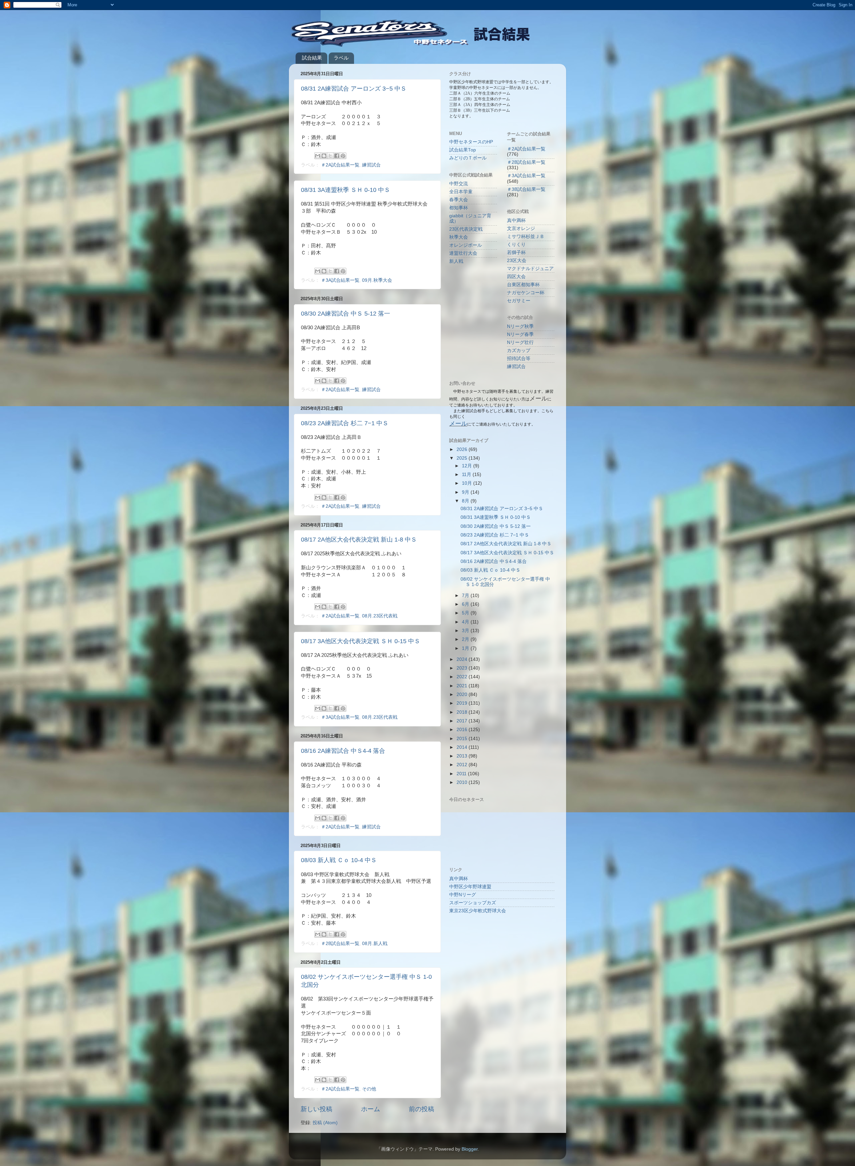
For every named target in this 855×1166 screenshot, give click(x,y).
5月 (466, 612)
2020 (463, 694)
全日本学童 (461, 191)
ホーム (370, 1109)
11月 (467, 474)
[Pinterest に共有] (343, 155)
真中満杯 (516, 220)
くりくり (516, 244)
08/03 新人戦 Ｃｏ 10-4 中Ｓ (339, 860)
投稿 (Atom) (325, 1122)
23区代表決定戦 (466, 229)
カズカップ (518, 350)
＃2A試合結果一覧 (340, 164)
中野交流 (458, 183)
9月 (466, 492)
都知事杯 (458, 207)
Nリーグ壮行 (520, 342)
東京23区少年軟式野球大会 (477, 910)
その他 (369, 1088)
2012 (463, 764)
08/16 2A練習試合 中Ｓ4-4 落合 (343, 750)
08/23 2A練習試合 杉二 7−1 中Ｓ (344, 423)
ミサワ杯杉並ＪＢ (525, 236)
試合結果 (312, 58)
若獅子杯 (516, 252)
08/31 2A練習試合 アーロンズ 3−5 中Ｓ (353, 88)
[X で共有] (330, 155)
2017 (463, 720)
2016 (463, 729)
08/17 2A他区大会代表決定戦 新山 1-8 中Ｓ (359, 539)
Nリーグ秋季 (520, 326)
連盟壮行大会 (463, 253)
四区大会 (516, 276)
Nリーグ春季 (520, 334)
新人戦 (456, 261)
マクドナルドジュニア (530, 268)
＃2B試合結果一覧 (340, 943)
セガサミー (518, 300)
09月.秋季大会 (377, 280)
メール (458, 423)
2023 (463, 668)
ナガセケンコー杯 (525, 292)
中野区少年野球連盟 (470, 886)
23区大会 (516, 260)
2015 (463, 738)
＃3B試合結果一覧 (526, 189)
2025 (463, 458)
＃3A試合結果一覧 (340, 280)
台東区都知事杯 (523, 284)
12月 (467, 465)
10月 (467, 483)
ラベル (341, 58)
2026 (463, 449)
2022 (463, 676)
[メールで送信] (317, 155)
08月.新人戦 (374, 943)
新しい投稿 (316, 1109)
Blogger (470, 1149)
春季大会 (458, 199)
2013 (463, 756)
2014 (463, 747)
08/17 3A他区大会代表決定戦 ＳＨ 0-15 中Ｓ (360, 641)
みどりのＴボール (468, 157)
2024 (463, 659)
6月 (466, 604)
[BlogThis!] (324, 155)
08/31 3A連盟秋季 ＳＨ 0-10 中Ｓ (345, 190)
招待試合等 (518, 358)
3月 (466, 630)
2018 (463, 712)
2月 (466, 639)
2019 (463, 703)
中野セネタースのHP (471, 141)
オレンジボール (465, 245)
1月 (466, 648)
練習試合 (371, 164)
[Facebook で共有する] (336, 155)
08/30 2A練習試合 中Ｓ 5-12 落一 (345, 313)
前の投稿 (421, 1109)
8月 (466, 500)
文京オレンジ (521, 228)
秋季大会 (458, 237)
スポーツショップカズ (472, 902)
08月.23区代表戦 (379, 615)
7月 (466, 595)
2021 (463, 685)
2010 (463, 782)
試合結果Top (462, 149)
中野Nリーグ (462, 894)
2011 (462, 773)
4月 (466, 621)
